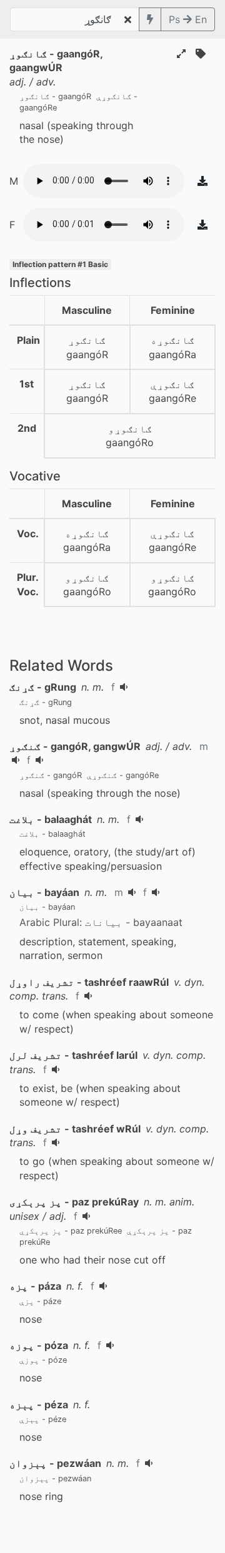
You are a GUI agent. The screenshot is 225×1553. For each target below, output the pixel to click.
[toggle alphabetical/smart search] (150, 19)
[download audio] (202, 181)
